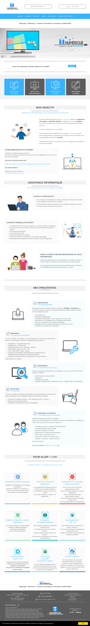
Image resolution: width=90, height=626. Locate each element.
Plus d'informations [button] (48, 623)
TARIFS (44, 16)
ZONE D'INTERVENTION (65, 16)
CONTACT (36, 16)
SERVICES (28, 16)
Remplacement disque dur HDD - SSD (19, 349)
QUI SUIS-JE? (52, 16)
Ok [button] (83, 623)
